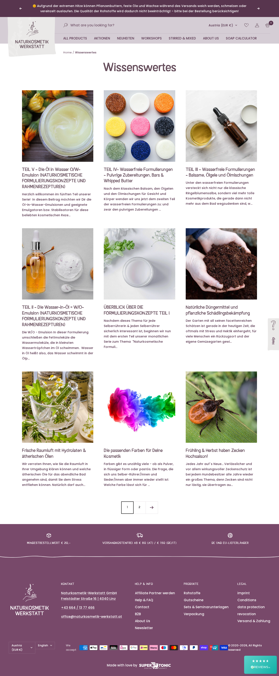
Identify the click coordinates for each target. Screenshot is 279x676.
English (43, 645)
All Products (75, 38)
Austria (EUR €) (221, 25)
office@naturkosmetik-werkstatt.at (91, 616)
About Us (211, 38)
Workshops (151, 38)
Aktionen (102, 38)
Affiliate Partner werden (155, 593)
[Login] (257, 25)
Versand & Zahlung (253, 621)
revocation (246, 614)
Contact (142, 607)
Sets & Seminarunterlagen (206, 607)
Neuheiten (125, 38)
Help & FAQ (144, 600)
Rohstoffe (192, 593)
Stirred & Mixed (182, 38)
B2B (138, 614)
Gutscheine (193, 600)
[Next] (152, 507)
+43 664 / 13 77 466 (78, 607)
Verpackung (194, 614)
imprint (243, 593)
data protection (251, 607)
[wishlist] (246, 25)
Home (67, 52)
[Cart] (267, 25)
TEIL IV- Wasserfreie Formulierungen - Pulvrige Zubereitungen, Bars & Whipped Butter (138, 176)
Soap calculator (241, 38)
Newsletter (144, 628)
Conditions (246, 600)
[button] (260, 665)
